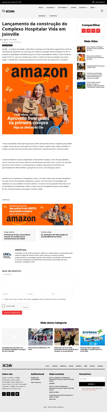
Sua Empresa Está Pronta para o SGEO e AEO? (95, 66)
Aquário (52, 383)
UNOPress (20, 249)
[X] (88, 31)
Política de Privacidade (89, 390)
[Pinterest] (93, 31)
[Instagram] (8, 394)
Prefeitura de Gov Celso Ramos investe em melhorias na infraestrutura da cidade (17, 237)
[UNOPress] (7, 255)
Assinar (91, 384)
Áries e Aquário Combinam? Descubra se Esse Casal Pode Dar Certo (95, 48)
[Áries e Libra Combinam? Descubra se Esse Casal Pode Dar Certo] (81, 57)
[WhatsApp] (98, 31)
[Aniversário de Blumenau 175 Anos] (40, 336)
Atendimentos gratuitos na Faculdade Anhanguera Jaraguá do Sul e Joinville (14, 349)
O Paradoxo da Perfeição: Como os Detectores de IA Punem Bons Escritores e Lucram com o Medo (94, 75)
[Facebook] (84, 31)
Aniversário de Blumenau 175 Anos (39, 348)
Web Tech (52, 399)
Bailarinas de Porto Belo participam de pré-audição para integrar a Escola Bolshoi (66, 349)
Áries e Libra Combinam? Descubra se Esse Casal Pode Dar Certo (95, 57)
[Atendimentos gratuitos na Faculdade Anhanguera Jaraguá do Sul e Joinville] (14, 336)
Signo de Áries (54, 392)
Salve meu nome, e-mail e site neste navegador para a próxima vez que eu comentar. (35, 299)
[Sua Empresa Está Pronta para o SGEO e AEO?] (81, 66)
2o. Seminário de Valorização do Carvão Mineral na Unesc (54, 236)
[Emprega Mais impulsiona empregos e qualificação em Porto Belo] (92, 336)
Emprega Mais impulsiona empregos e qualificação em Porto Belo (91, 349)
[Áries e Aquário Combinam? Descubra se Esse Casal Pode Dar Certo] (81, 48)
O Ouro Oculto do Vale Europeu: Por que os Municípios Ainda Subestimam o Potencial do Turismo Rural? (95, 84)
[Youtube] (17, 394)
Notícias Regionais (7, 45)
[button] (102, 11)
